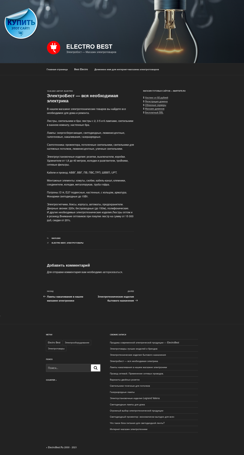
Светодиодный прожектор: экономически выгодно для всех (142, 416)
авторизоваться (112, 272)
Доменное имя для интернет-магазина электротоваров (126, 69)
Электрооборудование (77, 342)
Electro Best (89, 46)
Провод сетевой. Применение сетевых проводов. (137, 373)
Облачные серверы (155, 104)
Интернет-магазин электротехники (128, 429)
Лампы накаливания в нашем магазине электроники (138, 367)
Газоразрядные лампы (122, 392)
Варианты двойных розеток (125, 379)
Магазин (56, 238)
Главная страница (57, 69)
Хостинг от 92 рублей (156, 97)
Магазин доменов (154, 108)
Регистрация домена (156, 101)
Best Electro (81, 69)
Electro (68, 91)
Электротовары (75, 243)
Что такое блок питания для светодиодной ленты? (137, 423)
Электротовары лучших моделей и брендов (133, 348)
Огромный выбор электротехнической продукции (136, 410)
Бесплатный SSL (154, 112)
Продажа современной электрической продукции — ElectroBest (144, 342)
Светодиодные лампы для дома (127, 404)
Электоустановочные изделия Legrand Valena (135, 398)
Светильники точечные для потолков (130, 385)
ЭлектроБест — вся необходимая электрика (134, 361)
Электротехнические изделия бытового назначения (138, 354)
